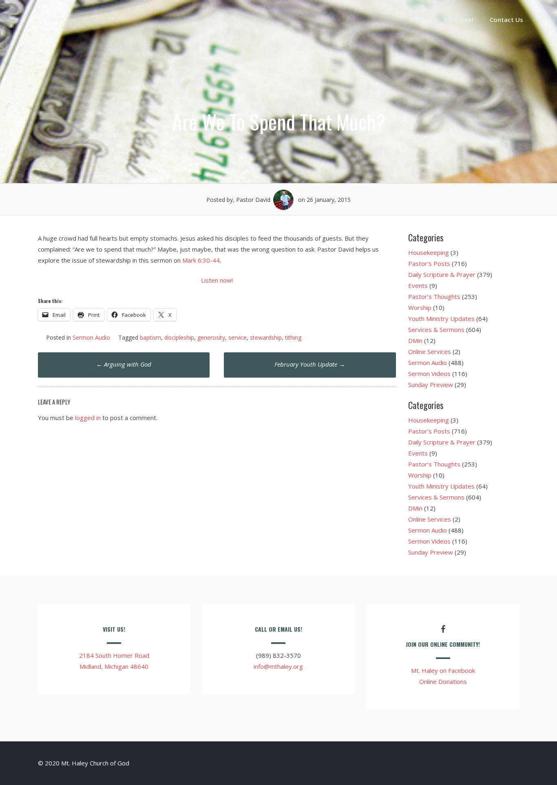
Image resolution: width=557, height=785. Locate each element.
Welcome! (458, 19)
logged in (88, 418)
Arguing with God (123, 364)
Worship (419, 307)
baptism (150, 337)
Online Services (429, 351)
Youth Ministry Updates (441, 318)
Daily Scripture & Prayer (441, 274)
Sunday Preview (430, 384)
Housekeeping (428, 252)
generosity (211, 337)
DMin (415, 340)
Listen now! (217, 280)
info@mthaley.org (278, 666)
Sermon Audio (91, 337)
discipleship (179, 337)
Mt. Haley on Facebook (443, 670)
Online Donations (443, 681)
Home (419, 19)
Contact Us (506, 19)
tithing (293, 337)
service (237, 337)
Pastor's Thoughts (434, 296)
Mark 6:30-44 (201, 260)
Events (418, 285)
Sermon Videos (429, 373)
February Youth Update (309, 364)
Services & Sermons (436, 329)
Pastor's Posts (429, 263)
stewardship (266, 337)
